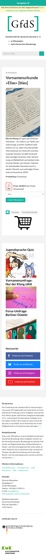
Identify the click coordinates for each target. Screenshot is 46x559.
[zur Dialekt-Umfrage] (23, 323)
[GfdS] (23, 23)
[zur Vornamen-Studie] (23, 293)
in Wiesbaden (17, 41)
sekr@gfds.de (13, 491)
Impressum (6, 470)
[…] (40, 426)
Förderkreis (7, 403)
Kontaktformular (8, 468)
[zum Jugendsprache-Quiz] (23, 262)
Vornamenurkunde (29, 212)
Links (33, 468)
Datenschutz (23, 470)
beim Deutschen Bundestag (23, 44)
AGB (14, 470)
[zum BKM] (23, 530)
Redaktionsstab (9, 432)
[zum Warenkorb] (23, 220)
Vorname (15, 212)
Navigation (22, 3)
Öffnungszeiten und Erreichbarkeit (15, 494)
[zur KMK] (23, 550)
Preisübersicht (23, 468)
